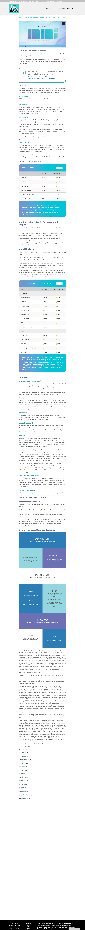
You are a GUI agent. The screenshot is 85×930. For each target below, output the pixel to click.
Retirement (28, 923)
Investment (28, 925)
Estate (27, 926)
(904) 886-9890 (45, 1)
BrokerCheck (70, 923)
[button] (47, 9)
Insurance (28, 928)
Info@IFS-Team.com (57, 1)
